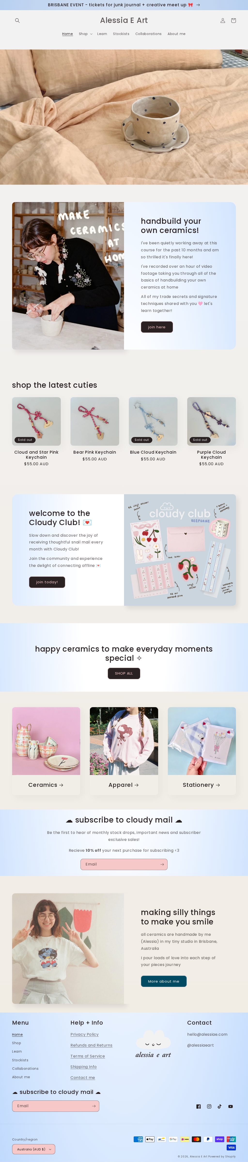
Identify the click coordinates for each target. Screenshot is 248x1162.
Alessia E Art (199, 1156)
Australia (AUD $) (31, 1149)
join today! (47, 582)
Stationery (198, 785)
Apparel (120, 785)
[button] (17, 20)
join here (157, 327)
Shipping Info (83, 1067)
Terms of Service (87, 1056)
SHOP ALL (124, 673)
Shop (16, 1043)
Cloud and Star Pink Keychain (36, 455)
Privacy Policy (84, 1034)
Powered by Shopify (222, 1156)
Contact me (82, 1077)
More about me (163, 981)
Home (17, 1034)
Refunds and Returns (91, 1045)
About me (21, 1077)
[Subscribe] (162, 864)
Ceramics (42, 785)
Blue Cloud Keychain (153, 452)
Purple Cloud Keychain (211, 455)
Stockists (20, 1060)
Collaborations (25, 1068)
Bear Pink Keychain (94, 452)
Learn (17, 1051)
